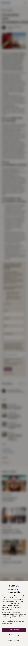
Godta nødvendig (14, 635)
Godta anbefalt (14, 629)
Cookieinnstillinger (14, 640)
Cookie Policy (9, 623)
